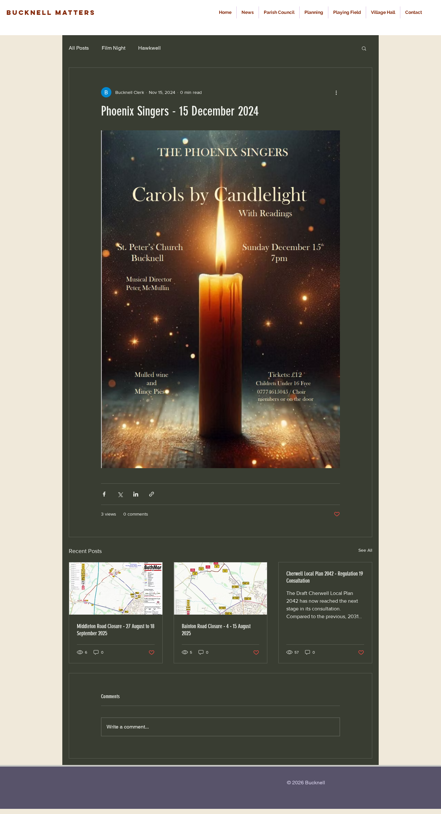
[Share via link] (152, 494)
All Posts (79, 48)
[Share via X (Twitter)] (120, 494)
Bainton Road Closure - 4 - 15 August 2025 (216, 630)
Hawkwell (149, 48)
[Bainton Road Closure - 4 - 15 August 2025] (220, 588)
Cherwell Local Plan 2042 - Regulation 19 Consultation (324, 577)
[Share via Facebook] (104, 494)
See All (365, 550)
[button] (364, 48)
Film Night (113, 48)
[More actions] (336, 92)
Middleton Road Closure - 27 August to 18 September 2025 (115, 630)
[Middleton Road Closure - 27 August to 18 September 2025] (115, 588)
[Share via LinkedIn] (136, 494)
